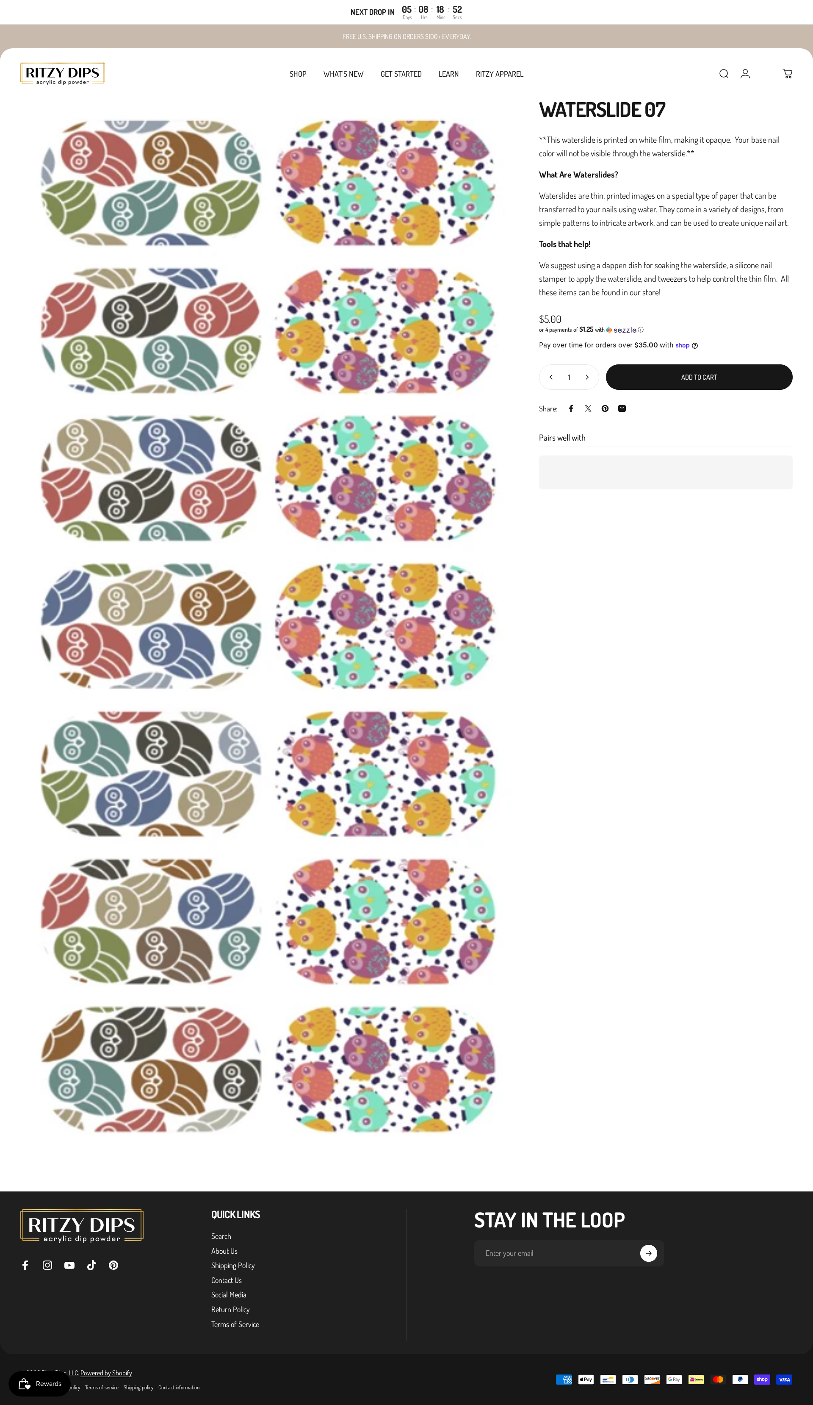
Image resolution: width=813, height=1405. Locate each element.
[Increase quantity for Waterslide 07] (589, 377)
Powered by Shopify (106, 1373)
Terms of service (102, 1387)
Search (221, 1236)
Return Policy (230, 1309)
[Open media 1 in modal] (266, 617)
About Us (224, 1250)
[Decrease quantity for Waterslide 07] (549, 377)
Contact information (178, 1387)
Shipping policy (138, 1387)
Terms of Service (235, 1324)
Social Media (228, 1294)
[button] (666, 329)
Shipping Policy (233, 1265)
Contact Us (226, 1280)
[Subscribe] (648, 1253)
